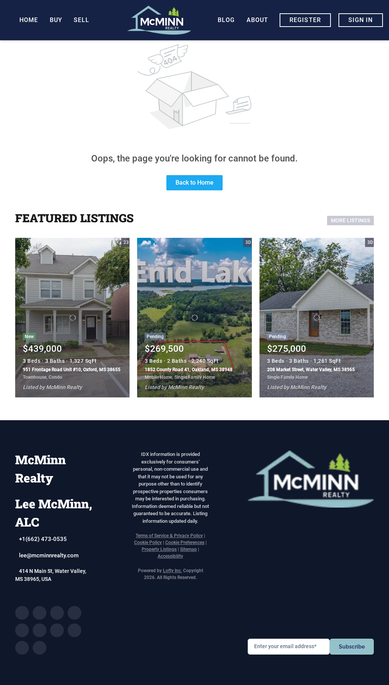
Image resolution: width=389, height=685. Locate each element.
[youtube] (57, 630)
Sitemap (188, 549)
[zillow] (74, 613)
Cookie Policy (148, 542)
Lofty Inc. (172, 570)
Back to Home (194, 182)
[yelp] (22, 630)
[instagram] (39, 630)
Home (28, 20)
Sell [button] (81, 20)
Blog (226, 20)
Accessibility (170, 556)
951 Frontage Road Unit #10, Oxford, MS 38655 (71, 369)
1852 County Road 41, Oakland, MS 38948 (188, 369)
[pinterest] (22, 648)
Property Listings (159, 549)
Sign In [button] (360, 20)
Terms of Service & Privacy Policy (169, 535)
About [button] (258, 20)
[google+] (39, 648)
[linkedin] (39, 613)
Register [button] (305, 20)
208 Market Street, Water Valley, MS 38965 (311, 369)
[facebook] (22, 613)
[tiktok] (74, 630)
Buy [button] (56, 20)
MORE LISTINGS (350, 220)
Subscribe (352, 647)
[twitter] (57, 613)
